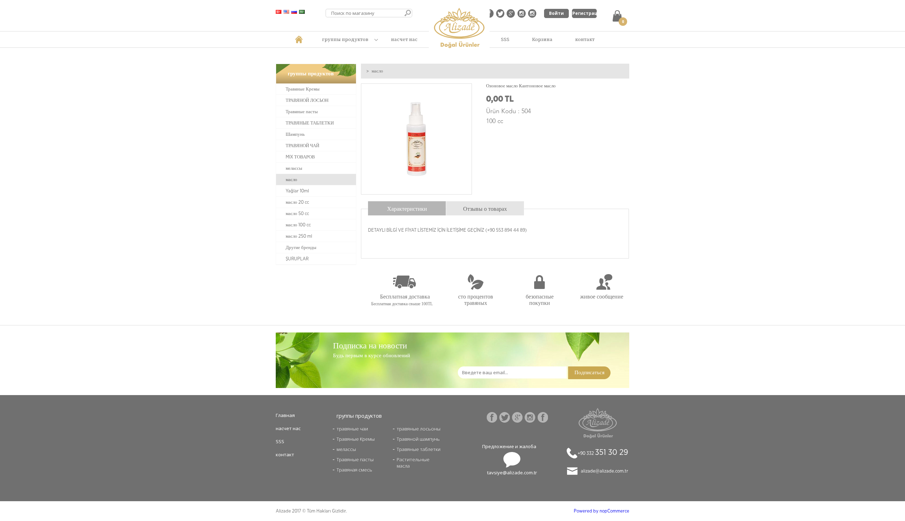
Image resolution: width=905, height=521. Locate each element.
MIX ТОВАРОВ (300, 157)
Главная (285, 415)
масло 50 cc (297, 213)
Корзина (542, 39)
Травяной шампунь (418, 439)
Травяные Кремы (303, 89)
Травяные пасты (302, 111)
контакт (585, 39)
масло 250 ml (299, 236)
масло (291, 179)
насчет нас (404, 39)
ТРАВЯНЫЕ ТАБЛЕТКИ (310, 123)
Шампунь (295, 134)
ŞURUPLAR (297, 258)
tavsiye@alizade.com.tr (512, 472)
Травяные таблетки (418, 449)
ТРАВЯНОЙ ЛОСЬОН (307, 100)
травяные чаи (352, 429)
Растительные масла (413, 459)
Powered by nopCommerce (601, 511)
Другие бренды (301, 247)
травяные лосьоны (418, 429)
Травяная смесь (354, 470)
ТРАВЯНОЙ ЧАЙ (302, 145)
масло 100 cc (298, 224)
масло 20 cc (297, 202)
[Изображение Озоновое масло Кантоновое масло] (416, 192)
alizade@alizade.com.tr (604, 471)
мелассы (294, 168)
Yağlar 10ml (297, 191)
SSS (505, 39)
